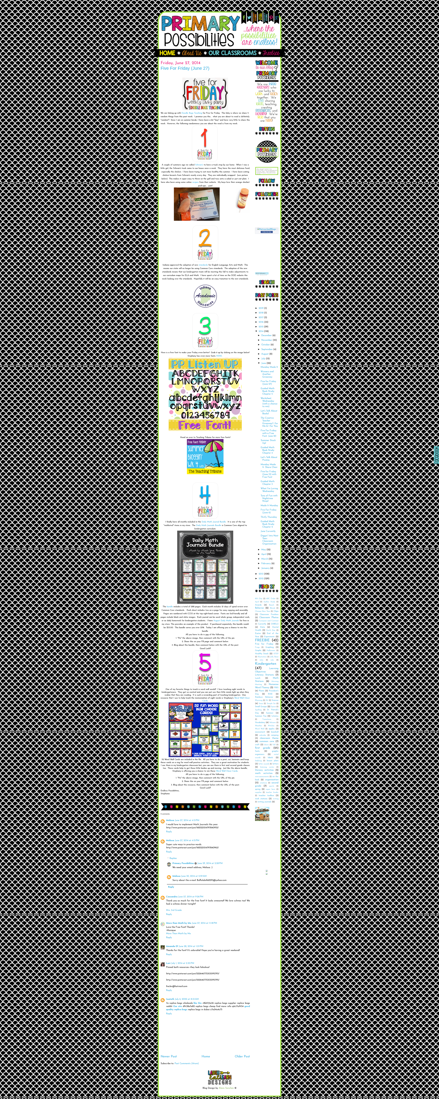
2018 (261, 313)
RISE (270, 694)
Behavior (259, 608)
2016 (261, 322)
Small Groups (261, 707)
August (265, 354)
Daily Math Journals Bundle (208, 525)
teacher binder (272, 792)
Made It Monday (269, 505)
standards (203, 265)
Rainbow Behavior (264, 697)
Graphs (258, 650)
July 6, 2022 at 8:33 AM (187, 999)
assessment (260, 732)
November (267, 340)
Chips (276, 611)
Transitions (266, 719)
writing (275, 799)
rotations (263, 783)
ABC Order (271, 599)
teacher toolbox (266, 796)
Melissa (170, 820)
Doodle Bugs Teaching (192, 113)
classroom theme (269, 738)
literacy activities (264, 770)
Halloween (271, 650)
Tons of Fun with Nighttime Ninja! (269, 498)
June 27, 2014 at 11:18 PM (204, 923)
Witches (271, 726)
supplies (258, 792)
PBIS (276, 688)
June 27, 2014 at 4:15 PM (187, 840)
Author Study (269, 602)
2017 (261, 317)
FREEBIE (262, 640)
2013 (261, 574)
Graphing (269, 647)
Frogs (257, 647)
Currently (262, 624)
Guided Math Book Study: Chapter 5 (268, 391)
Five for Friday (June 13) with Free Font (268, 474)
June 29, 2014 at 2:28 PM (210, 863)
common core (267, 741)
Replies (173, 858)
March (265, 559)
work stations (261, 799)
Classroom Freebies (269, 614)
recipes (195, 182)
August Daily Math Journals (226, 621)
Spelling (258, 710)
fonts (257, 751)
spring (257, 789)
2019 (261, 308)
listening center (267, 767)
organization (271, 780)
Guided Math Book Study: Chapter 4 (268, 450)
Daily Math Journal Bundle (214, 522)
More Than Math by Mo (178, 933)
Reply (169, 832)
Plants (261, 691)
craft (257, 745)
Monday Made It (269, 367)
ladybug (258, 761)
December (266, 335)
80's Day (258, 599)
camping (274, 735)
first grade (262, 748)
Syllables (274, 716)
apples (271, 729)
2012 (261, 579)
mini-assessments (262, 777)
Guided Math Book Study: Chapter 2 (268, 524)
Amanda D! (172, 946)
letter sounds (264, 764)
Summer (269, 713)
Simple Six (271, 704)
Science (275, 700)
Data (262, 627)
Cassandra (171, 897)
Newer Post (169, 1056)
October (266, 345)
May (264, 550)
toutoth (170, 999)
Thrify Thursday (269, 517)
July (263, 359)
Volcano (272, 722)
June (264, 363)
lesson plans (272, 761)
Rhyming (258, 700)
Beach (271, 605)
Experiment (269, 637)
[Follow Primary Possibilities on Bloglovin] (262, 275)
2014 (261, 331)
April (264, 554)
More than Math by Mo (178, 923)
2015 (261, 327)
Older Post (242, 1056)
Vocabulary (260, 722)
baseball (274, 732)
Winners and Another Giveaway (267, 374)
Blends (272, 608)
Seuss (261, 704)
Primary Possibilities (183, 863)
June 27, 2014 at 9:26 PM (190, 897)
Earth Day (270, 630)
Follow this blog (266, 232)
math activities (264, 773)
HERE (219, 356)
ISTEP (275, 654)
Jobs (261, 660)
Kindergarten (265, 664)
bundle (170, 607)
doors (266, 745)
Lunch (257, 678)
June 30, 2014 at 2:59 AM (194, 876)
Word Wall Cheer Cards (227, 771)
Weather (258, 726)
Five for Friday (264, 644)
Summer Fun (260, 716)
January (265, 568)
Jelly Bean (274, 657)
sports (271, 786)
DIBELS (274, 624)
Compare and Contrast (268, 621)
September (267, 349)
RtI (267, 700)
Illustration (262, 657)
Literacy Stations (264, 675)
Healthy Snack (262, 654)
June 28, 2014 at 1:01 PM (191, 946)
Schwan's (199, 165)
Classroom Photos (268, 617)
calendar (262, 735)
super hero (270, 789)
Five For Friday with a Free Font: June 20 (268, 433)
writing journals (264, 802)
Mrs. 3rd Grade (174, 910)
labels (270, 758)
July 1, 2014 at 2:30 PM (182, 963)
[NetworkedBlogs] (266, 229)
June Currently (268, 531)
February (266, 563)
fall (274, 745)
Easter (258, 633)
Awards (258, 605)
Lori (168, 963)
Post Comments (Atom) (187, 1063)
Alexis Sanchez (226, 1088)
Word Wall (259, 729)
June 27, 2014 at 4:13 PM (187, 820)
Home (206, 1056)
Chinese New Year (262, 611)
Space (273, 707)
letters (275, 764)
